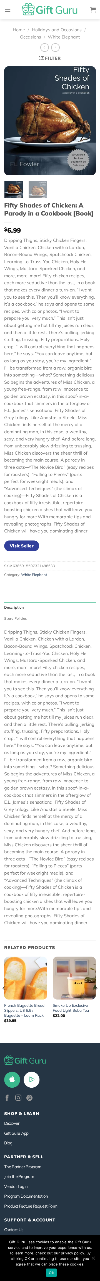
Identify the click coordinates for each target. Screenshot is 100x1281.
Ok (51, 1272)
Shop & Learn (21, 1113)
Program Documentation (26, 1196)
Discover (11, 1123)
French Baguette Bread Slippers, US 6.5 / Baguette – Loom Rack (24, 1010)
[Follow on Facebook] (7, 1098)
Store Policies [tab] (15, 618)
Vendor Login (16, 1186)
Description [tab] (14, 607)
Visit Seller (22, 546)
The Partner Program (22, 1166)
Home (19, 29)
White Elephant (64, 37)
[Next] (87, 121)
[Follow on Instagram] (18, 1098)
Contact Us (13, 1229)
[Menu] (7, 9)
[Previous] (13, 121)
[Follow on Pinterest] (29, 1098)
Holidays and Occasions (57, 29)
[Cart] (93, 10)
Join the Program (19, 1176)
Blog (8, 1143)
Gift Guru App (16, 1133)
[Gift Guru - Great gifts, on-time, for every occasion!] (50, 10)
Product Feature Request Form (30, 1206)
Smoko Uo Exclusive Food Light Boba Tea (71, 1008)
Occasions (30, 37)
